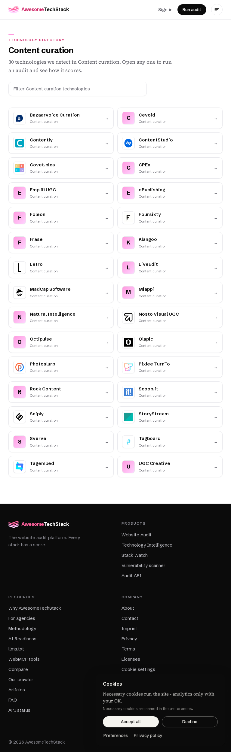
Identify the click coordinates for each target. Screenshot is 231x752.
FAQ (12, 700)
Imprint (129, 628)
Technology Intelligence (147, 545)
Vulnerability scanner (143, 565)
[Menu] (217, 9)
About (128, 608)
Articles (16, 690)
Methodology (22, 628)
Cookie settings (138, 669)
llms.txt (16, 649)
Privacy (129, 638)
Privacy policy (148, 735)
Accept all (131, 721)
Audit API (131, 575)
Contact (130, 618)
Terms (128, 649)
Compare (18, 669)
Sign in (165, 9)
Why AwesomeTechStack (34, 608)
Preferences (115, 735)
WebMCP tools (24, 659)
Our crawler (20, 679)
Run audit (192, 9)
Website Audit (137, 535)
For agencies (21, 618)
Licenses (131, 659)
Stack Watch (135, 555)
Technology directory (36, 40)
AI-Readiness (22, 638)
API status (19, 710)
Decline (189, 721)
